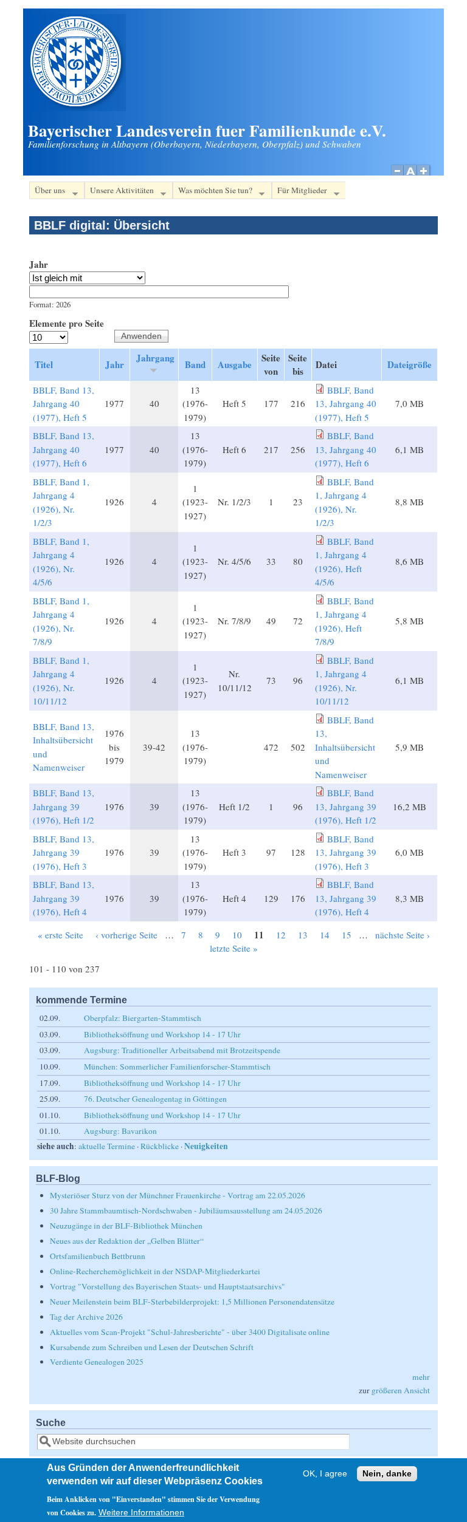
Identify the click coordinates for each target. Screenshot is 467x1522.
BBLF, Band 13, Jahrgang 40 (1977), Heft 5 (63, 403)
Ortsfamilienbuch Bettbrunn (97, 1256)
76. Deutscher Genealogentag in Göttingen (155, 1098)
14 (325, 935)
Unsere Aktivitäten (119, 192)
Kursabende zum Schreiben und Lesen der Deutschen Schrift (152, 1347)
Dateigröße (409, 364)
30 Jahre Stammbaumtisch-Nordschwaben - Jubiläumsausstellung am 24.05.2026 (186, 1210)
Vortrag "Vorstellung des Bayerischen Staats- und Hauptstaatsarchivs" (167, 1286)
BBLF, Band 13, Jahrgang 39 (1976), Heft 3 (63, 852)
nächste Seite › (402, 935)
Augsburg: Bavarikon (120, 1130)
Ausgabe (235, 364)
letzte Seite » (234, 948)
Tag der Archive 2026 (86, 1316)
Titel (44, 364)
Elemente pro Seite (66, 323)
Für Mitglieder (299, 192)
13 (303, 935)
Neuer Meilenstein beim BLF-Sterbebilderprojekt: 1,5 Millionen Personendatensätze (192, 1301)
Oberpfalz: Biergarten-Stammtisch (142, 1017)
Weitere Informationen (141, 1512)
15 (346, 935)
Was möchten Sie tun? (212, 192)
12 (281, 935)
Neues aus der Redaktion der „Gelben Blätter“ (127, 1240)
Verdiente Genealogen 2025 (97, 1361)
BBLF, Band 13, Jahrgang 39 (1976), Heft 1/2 (63, 806)
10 (237, 935)
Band (195, 364)
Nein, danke (387, 1473)
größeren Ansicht (401, 1390)
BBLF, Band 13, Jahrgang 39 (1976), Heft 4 (63, 898)
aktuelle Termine (106, 1146)
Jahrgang (155, 357)
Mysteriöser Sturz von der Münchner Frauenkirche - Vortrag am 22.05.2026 (177, 1195)
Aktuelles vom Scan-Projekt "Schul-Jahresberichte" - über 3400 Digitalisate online (190, 1331)
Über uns (47, 192)
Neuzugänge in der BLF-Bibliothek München (126, 1225)
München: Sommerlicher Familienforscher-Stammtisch (177, 1066)
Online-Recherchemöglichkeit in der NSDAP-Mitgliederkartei (155, 1271)
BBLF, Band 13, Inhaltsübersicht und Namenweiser (345, 747)
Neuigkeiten (206, 1146)
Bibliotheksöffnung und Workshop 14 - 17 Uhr (162, 1034)
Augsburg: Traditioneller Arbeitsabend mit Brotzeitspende (182, 1050)
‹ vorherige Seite (126, 935)
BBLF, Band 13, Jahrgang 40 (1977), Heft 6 (63, 449)
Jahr (38, 264)
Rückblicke (159, 1146)
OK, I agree (325, 1473)
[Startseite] (77, 107)
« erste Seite (60, 935)
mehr (421, 1376)
